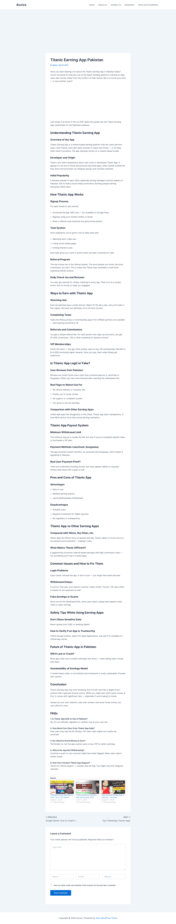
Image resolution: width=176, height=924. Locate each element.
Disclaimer (129, 5)
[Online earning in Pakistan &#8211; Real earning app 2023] (87, 787)
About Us (102, 5)
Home (91, 5)
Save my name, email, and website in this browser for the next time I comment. (85, 885)
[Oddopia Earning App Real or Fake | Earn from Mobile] (62, 787)
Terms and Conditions (148, 5)
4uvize (21, 5)
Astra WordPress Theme (106, 918)
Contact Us (116, 5)
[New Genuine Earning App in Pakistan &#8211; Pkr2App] (113, 787)
